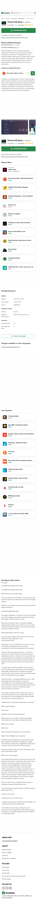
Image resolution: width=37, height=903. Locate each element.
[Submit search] (12, 13)
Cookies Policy (6, 873)
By (11, 25)
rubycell (5, 582)
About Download (6, 849)
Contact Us (5, 855)
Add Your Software (7, 852)
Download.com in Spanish (9, 858)
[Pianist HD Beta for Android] (3, 23)
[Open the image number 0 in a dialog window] (14, 127)
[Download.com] (5, 13)
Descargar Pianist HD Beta (9, 347)
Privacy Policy (5, 867)
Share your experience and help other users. (14, 37)
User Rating (21, 25)
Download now (20, 30)
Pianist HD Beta (19, 22)
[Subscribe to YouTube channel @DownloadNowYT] (10, 888)
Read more (16, 47)
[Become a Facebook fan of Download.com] (3, 888)
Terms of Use (5, 870)
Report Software (20, 336)
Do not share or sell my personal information (14, 876)
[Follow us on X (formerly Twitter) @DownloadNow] (7, 888)
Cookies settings (6, 879)
